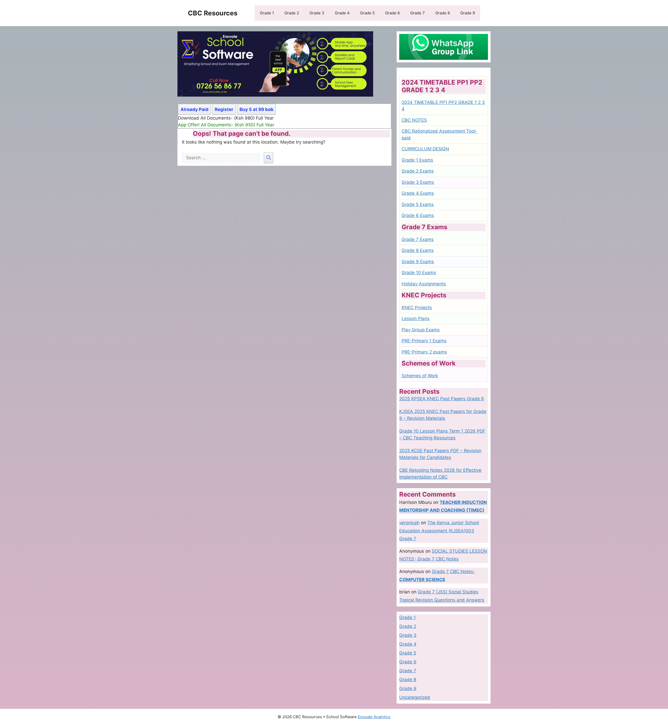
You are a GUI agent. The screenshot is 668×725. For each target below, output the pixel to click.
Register (224, 109)
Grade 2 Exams (418, 171)
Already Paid (194, 109)
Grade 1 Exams (417, 160)
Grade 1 (267, 12)
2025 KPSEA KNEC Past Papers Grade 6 (441, 398)
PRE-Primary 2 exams (424, 352)
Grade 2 (291, 12)
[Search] (268, 157)
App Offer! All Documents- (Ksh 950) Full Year (226, 124)
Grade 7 (417, 12)
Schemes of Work (420, 375)
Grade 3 (316, 12)
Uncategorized (414, 697)
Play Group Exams (421, 329)
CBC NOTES (414, 120)
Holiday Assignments (424, 283)
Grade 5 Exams (418, 204)
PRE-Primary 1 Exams (424, 340)
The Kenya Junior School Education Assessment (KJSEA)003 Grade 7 (439, 530)
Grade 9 (467, 12)
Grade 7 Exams (418, 239)
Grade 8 (442, 12)
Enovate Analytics (374, 716)
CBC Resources (212, 13)
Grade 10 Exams (419, 272)
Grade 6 (392, 12)
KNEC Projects (417, 307)
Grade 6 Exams (418, 215)
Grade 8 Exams (418, 250)
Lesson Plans (416, 318)
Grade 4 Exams (418, 193)
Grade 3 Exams (418, 182)
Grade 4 (342, 12)
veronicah (409, 522)
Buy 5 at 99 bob (256, 109)
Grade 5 (367, 12)
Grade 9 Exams (418, 261)
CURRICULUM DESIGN (425, 148)
